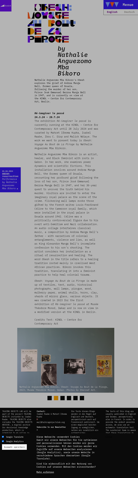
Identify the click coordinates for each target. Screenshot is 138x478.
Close (109, 437)
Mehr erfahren (45, 472)
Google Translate (14, 437)
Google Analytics (14, 441)
